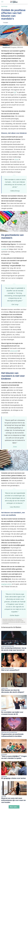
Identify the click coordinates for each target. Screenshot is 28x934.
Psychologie (4, 6)
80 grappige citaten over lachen (13, 778)
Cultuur (3, 710)
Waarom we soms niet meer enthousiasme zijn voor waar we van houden (13, 800)
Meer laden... (14, 807)
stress (17, 159)
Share (15, 446)
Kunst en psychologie (7, 668)
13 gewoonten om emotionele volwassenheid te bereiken (12, 735)
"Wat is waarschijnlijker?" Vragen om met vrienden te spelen (14, 757)
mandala (4, 249)
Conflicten (4, 688)
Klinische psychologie (7, 646)
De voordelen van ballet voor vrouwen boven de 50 (12, 713)
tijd (15, 92)
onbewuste (13, 351)
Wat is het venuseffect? (10, 670)
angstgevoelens (6, 584)
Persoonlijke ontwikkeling (9, 732)
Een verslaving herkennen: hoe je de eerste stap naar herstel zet (13, 649)
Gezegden (4, 754)
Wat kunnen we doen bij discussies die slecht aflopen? (12, 691)
